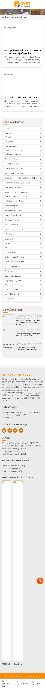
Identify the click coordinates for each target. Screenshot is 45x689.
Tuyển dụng (9, 299)
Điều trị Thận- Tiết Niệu (14, 215)
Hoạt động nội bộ (11, 289)
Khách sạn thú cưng (12, 220)
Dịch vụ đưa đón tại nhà (14, 187)
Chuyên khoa (10, 142)
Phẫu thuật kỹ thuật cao (14, 201)
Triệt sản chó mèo (12, 159)
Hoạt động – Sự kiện (13, 281)
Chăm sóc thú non (12, 271)
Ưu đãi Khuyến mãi (12, 294)
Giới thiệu (8, 133)
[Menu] (3, 4)
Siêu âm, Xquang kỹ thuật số (16, 196)
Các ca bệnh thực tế (13, 276)
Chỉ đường (24, 684)
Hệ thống (8, 234)
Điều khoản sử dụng (17, 676)
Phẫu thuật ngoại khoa (13, 154)
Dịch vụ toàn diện (11, 147)
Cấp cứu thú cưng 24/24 (14, 229)
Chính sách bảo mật (33, 676)
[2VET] (22, 4)
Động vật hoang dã (12, 266)
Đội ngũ (8, 137)
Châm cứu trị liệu (11, 206)
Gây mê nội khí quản (13, 210)
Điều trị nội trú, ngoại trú (14, 169)
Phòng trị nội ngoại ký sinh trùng (17, 183)
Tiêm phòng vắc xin (13, 164)
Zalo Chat (39, 684)
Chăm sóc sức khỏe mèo (14, 262)
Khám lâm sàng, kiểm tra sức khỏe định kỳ (21, 178)
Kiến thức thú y (10, 247)
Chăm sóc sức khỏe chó (14, 257)
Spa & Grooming (11, 225)
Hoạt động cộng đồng (13, 284)
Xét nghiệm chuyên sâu (14, 173)
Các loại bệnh (10, 252)
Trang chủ (9, 17)
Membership (10, 239)
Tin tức (7, 244)
